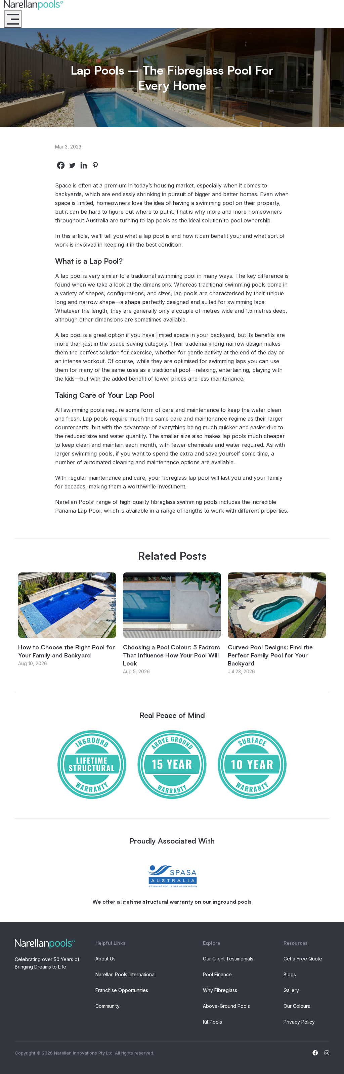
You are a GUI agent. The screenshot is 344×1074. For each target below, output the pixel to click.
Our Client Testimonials (228, 958)
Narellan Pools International (125, 974)
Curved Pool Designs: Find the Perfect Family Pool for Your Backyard (270, 655)
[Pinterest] (95, 165)
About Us (105, 958)
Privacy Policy (299, 1022)
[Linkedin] (84, 165)
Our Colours (297, 1006)
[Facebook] (61, 165)
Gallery (291, 990)
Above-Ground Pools (226, 1006)
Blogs (290, 974)
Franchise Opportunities (121, 990)
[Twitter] (72, 165)
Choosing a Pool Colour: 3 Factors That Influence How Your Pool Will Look (171, 655)
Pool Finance (217, 974)
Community (107, 1006)
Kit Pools (212, 1022)
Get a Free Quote (303, 958)
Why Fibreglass (220, 990)
